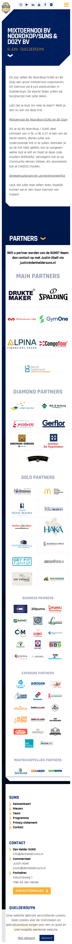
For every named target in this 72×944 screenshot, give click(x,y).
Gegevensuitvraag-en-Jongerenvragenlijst (37, 176)
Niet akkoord (26, 938)
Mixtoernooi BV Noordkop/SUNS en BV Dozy (38, 119)
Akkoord (46, 938)
